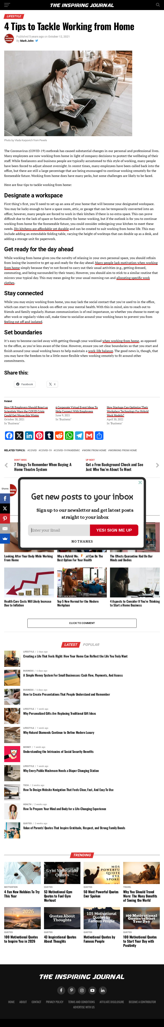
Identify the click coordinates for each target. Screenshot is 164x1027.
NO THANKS (82, 542)
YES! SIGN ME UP (114, 530)
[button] (82, 496)
